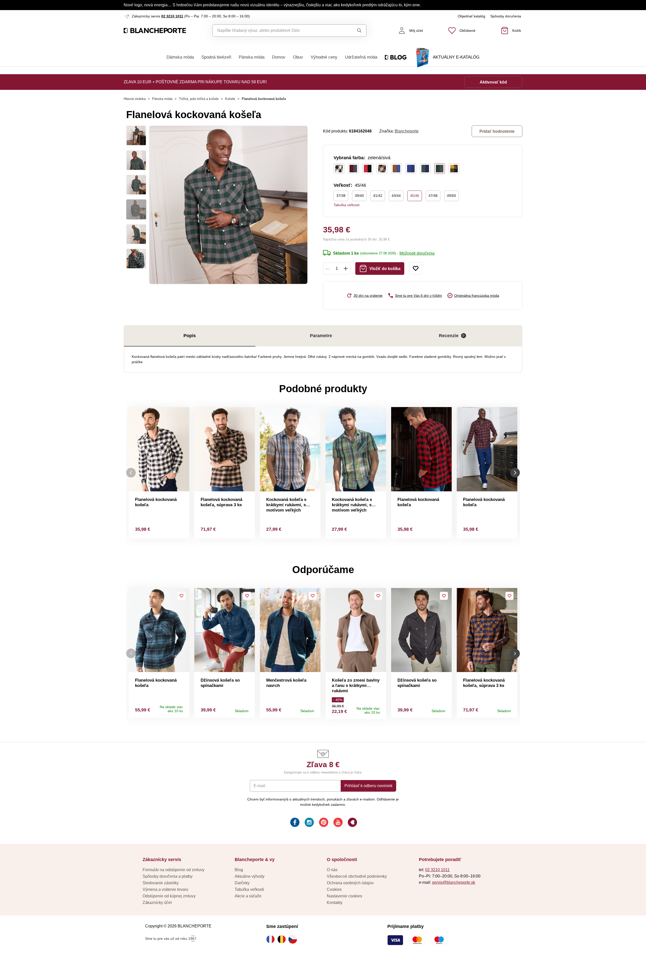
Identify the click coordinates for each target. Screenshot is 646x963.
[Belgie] (282, 939)
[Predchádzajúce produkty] (131, 473)
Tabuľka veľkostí (347, 205)
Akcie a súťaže (248, 896)
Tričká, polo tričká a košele (199, 99)
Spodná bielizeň (216, 57)
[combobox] (278, 30)
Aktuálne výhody (249, 876)
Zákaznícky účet (157, 902)
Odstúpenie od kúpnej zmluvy (169, 896)
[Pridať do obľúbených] (415, 268)
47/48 (433, 196)
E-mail (259, 786)
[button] (131, 653)
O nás (332, 870)
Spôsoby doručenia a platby (168, 876)
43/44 (396, 196)
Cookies (334, 889)
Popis (189, 335)
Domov (278, 57)
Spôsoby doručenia (505, 16)
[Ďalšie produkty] (515, 473)
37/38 (340, 196)
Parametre (321, 335)
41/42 (377, 196)
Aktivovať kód (493, 82)
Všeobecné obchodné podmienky (357, 876)
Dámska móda (180, 57)
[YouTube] (337, 823)
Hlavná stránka (135, 99)
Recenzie (452, 335)
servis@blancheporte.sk (453, 882)
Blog (239, 870)
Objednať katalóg (471, 16)
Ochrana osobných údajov (350, 883)
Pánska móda (251, 57)
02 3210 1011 (172, 16)
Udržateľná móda (361, 57)
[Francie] (271, 939)
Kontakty (334, 902)
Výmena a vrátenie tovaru (165, 889)
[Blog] (351, 823)
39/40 (359, 196)
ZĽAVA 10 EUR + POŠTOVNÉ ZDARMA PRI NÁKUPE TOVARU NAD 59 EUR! (195, 82)
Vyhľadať (354, 30)
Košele (230, 99)
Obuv (298, 57)
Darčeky (242, 883)
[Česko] (294, 939)
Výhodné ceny (324, 57)
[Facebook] (294, 823)
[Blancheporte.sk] (155, 30)
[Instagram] (308, 823)
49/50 (451, 196)
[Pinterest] (323, 823)
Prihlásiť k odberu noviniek (368, 786)
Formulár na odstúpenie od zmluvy (173, 870)
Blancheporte (407, 131)
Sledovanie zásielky (161, 883)
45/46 (414, 196)
